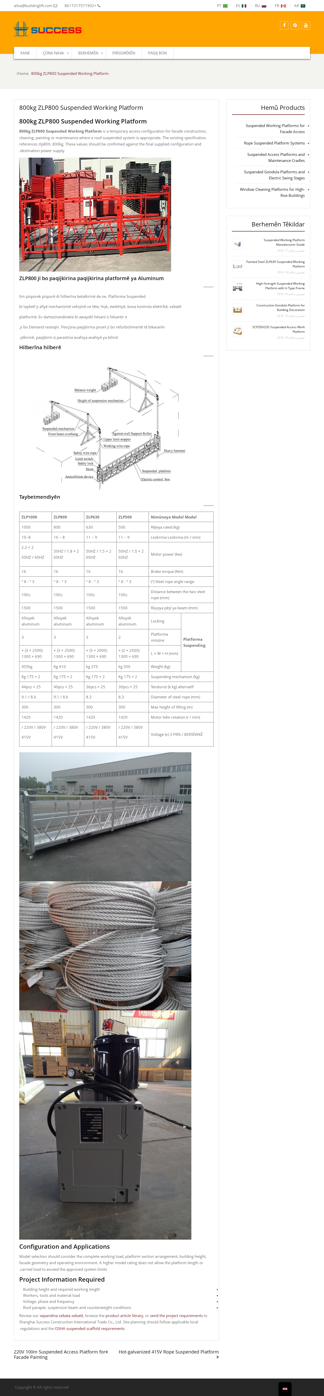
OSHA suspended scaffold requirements (90, 1328)
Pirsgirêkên (123, 52)
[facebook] (284, 25)
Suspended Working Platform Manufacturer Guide (284, 242)
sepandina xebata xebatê (61, 1315)
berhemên (88, 52)
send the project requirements (176, 1315)
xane (25, 52)
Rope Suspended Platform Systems (274, 142)
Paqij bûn (157, 52)
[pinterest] (295, 25)
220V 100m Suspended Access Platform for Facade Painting (59, 1354)
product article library (124, 1315)
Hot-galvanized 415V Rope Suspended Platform (169, 1352)
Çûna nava (53, 52)
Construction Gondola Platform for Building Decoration (280, 307)
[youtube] (306, 25)
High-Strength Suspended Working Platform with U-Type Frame (280, 285)
